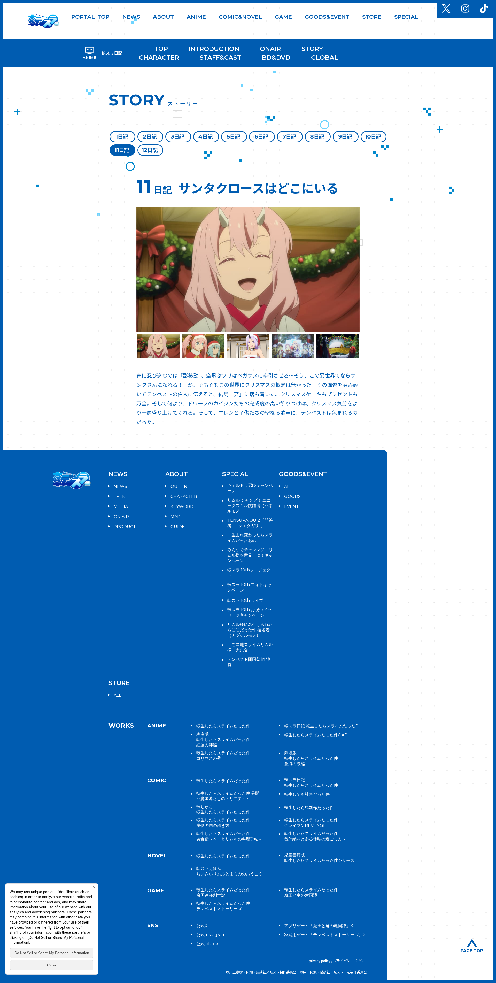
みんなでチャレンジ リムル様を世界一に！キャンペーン (250, 555)
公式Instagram (211, 934)
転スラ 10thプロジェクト (248, 572)
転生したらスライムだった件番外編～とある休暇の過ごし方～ (315, 836)
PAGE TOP (472, 950)
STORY (312, 48)
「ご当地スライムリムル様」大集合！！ (250, 647)
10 (373, 136)
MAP (175, 516)
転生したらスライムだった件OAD (316, 735)
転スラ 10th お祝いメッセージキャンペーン (249, 612)
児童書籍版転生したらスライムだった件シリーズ (319, 858)
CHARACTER (159, 57)
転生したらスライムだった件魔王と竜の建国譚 (311, 892)
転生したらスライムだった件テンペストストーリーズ (223, 906)
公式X (201, 925)
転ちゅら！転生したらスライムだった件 (223, 809)
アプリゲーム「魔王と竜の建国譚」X (318, 925)
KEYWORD (182, 506)
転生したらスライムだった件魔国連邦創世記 (223, 892)
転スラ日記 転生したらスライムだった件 (322, 726)
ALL (288, 486)
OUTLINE (180, 486)
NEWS (120, 486)
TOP (161, 48)
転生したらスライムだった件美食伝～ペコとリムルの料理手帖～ (229, 836)
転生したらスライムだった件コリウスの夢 (223, 755)
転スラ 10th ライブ (245, 600)
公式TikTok (207, 943)
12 (150, 150)
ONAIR (270, 48)
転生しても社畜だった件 (307, 794)
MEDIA (121, 506)
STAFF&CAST (220, 57)
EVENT (121, 496)
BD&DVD (276, 57)
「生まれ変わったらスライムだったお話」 (250, 538)
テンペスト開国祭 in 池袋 (248, 662)
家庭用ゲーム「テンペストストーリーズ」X (325, 934)
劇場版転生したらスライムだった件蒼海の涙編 (311, 758)
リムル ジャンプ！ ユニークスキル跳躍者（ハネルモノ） (250, 505)
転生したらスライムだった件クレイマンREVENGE (311, 823)
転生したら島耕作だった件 (309, 807)
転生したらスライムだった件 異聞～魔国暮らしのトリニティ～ (227, 796)
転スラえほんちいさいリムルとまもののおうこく (229, 871)
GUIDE (178, 526)
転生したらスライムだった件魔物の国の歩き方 (223, 823)
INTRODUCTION (214, 48)
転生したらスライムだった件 (223, 726)
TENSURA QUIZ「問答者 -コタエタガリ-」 (250, 523)
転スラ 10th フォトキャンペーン (249, 587)
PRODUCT (125, 526)
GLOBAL (324, 57)
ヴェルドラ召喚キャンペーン (250, 488)
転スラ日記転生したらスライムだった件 (311, 782)
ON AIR (121, 516)
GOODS (292, 496)
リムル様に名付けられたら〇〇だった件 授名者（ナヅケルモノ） (250, 630)
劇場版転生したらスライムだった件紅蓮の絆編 (223, 739)
